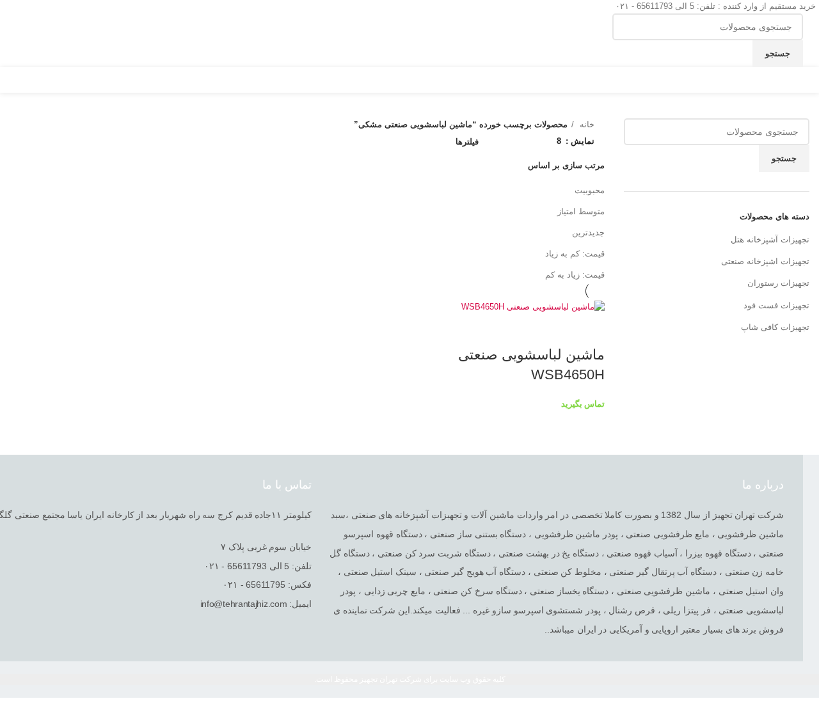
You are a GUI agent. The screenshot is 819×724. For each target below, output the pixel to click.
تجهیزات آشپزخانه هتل (770, 239)
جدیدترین (588, 232)
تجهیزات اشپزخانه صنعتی (765, 261)
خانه (585, 124)
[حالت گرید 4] (506, 139)
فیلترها (467, 142)
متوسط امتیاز (581, 211)
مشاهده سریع (589, 329)
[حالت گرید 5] (487, 139)
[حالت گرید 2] (544, 139)
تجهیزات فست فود (776, 305)
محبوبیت (590, 190)
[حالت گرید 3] (524, 139)
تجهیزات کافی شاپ (775, 327)
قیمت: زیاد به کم (575, 274)
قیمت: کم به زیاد (575, 253)
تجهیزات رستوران (778, 283)
